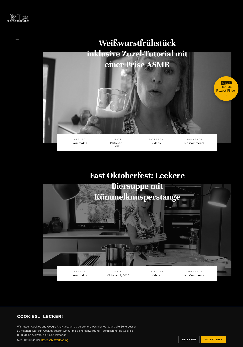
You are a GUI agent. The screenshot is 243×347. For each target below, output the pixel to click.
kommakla (80, 143)
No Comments (194, 143)
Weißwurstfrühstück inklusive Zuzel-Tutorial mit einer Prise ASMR (137, 54)
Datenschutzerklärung (55, 340)
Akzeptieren (213, 339)
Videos (156, 143)
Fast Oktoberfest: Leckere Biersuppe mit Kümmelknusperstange (137, 186)
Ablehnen (189, 339)
